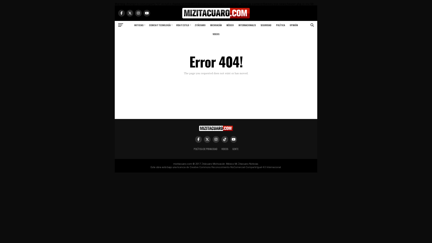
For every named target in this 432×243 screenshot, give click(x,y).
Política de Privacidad (205, 149)
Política (280, 25)
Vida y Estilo (182, 25)
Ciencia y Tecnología (160, 25)
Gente (235, 149)
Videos (216, 34)
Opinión (294, 25)
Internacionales (247, 25)
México (230, 25)
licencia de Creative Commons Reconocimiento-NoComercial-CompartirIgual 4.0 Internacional (229, 167)
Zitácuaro (200, 25)
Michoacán (216, 25)
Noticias (138, 25)
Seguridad (266, 25)
